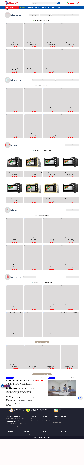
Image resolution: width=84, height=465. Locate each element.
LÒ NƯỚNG (14, 145)
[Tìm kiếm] (58, 3)
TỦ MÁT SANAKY (16, 80)
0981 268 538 (6, 385)
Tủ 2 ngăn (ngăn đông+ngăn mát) (66, 15)
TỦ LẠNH (14, 210)
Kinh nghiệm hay (45, 424)
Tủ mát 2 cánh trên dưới (60, 80)
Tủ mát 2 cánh (52, 80)
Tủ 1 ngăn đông (55, 15)
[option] (15, 357)
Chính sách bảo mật (34, 418)
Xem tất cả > (75, 15)
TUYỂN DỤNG (51, 7)
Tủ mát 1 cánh (45, 80)
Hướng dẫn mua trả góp (46, 422)
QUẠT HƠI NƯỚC (16, 277)
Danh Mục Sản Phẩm (11, 7)
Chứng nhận (33, 424)
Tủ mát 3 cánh (69, 80)
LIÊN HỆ (58, 7)
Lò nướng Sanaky (69, 145)
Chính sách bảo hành (35, 420)
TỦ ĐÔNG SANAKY (16, 15)
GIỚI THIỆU (30, 7)
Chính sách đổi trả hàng (35, 422)
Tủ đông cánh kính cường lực (45, 15)
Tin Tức (44, 7)
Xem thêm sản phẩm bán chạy (42, 374)
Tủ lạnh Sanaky (69, 210)
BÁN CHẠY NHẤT (42, 342)
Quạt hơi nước (69, 277)
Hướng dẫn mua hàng (46, 418)
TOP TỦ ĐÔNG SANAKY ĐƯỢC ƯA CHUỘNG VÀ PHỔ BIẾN (17, 380)
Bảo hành (37, 7)
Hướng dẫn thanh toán (46, 420)
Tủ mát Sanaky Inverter (37, 80)
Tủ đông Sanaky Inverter (34, 15)
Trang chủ (22, 7)
